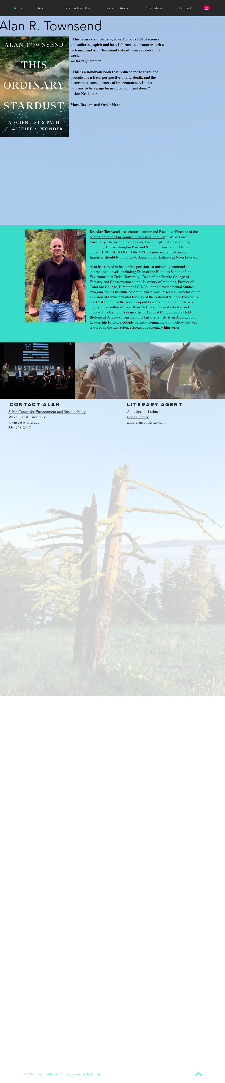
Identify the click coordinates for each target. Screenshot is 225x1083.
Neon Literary (186, 257)
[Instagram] (206, 8)
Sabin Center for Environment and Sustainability (127, 236)
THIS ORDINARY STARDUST (123, 252)
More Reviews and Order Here (95, 104)
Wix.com (96, 1074)
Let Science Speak (127, 327)
